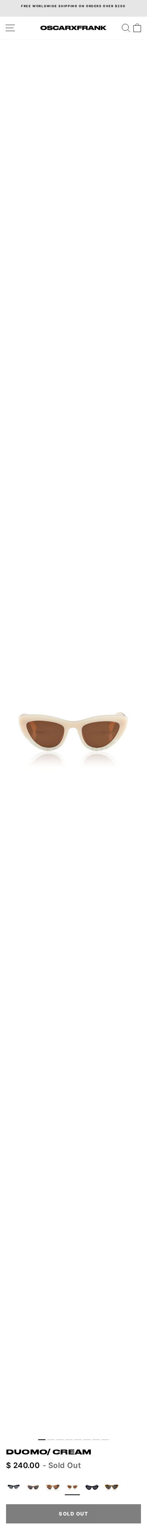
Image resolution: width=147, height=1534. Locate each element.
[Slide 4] (69, 1439)
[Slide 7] (96, 1439)
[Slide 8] (105, 1439)
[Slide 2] (51, 1439)
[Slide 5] (78, 1439)
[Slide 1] (42, 1439)
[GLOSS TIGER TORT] (111, 1487)
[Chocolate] (33, 1487)
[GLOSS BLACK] (92, 1487)
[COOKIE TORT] (52, 1487)
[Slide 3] (60, 1439)
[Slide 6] (87, 1439)
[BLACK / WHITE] (13, 1487)
